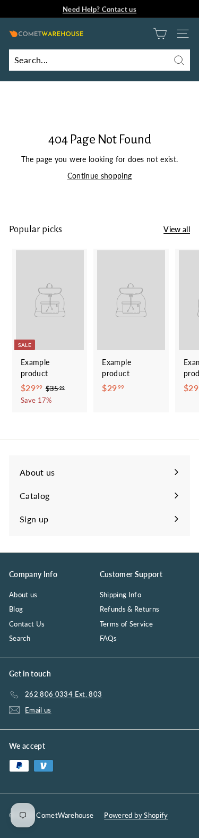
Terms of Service (126, 624)
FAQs (108, 638)
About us (23, 594)
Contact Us (27, 624)
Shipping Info (121, 594)
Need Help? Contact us (99, 8)
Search (19, 638)
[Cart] (160, 33)
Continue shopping (99, 175)
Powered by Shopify (136, 815)
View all (176, 229)
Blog (16, 609)
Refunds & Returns (130, 609)
